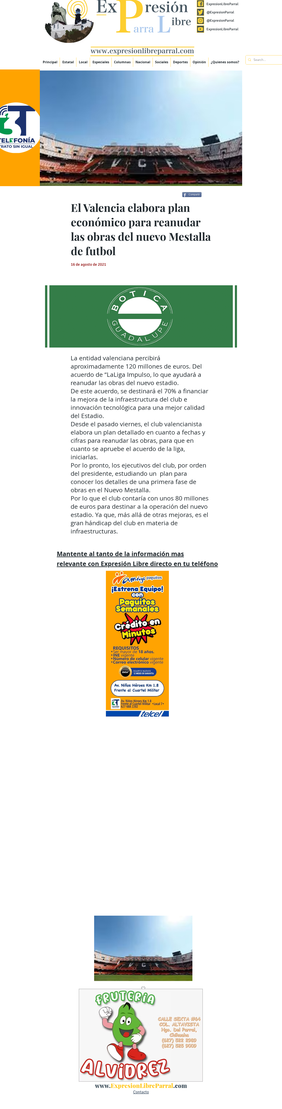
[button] (100, 62)
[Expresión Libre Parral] (200, 3)
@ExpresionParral (220, 12)
